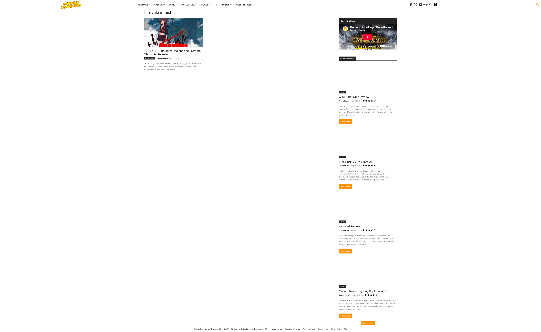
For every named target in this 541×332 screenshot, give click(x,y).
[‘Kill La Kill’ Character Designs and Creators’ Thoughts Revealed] (173, 32)
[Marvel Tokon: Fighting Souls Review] (368, 273)
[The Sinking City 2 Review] (368, 143)
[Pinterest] (430, 5)
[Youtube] (420, 5)
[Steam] (425, 5)
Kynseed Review (349, 226)
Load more (366, 323)
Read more (345, 122)
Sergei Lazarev (162, 58)
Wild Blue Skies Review (354, 97)
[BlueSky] (435, 5)
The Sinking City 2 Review (355, 161)
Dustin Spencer (345, 295)
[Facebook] (411, 5)
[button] (537, 4)
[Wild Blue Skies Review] (368, 78)
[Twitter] (415, 5)
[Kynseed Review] (368, 208)
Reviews (342, 92)
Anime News (149, 58)
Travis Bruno (344, 101)
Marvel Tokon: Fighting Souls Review (363, 291)
